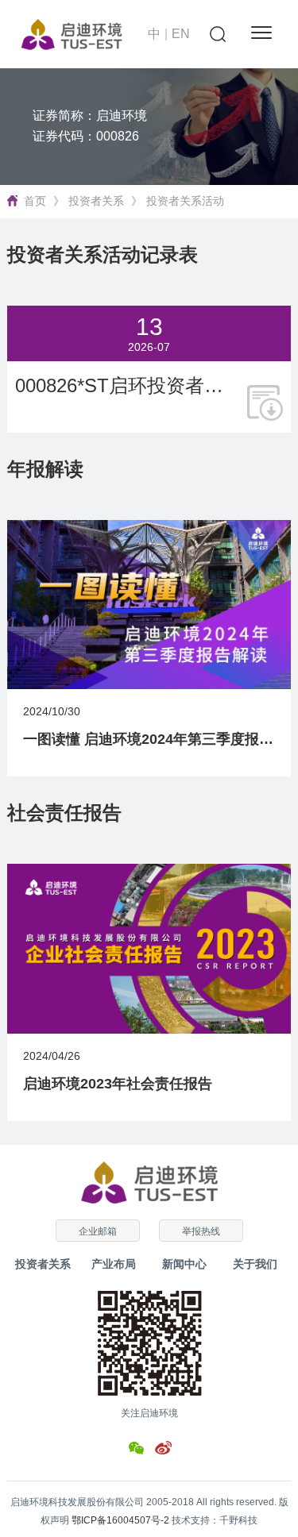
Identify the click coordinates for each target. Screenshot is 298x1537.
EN (181, 33)
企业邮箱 (98, 1231)
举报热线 (201, 1231)
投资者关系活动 (185, 201)
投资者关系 (96, 201)
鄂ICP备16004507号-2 (120, 1520)
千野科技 (238, 1520)
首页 (35, 201)
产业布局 (113, 1264)
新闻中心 (184, 1264)
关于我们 (255, 1264)
